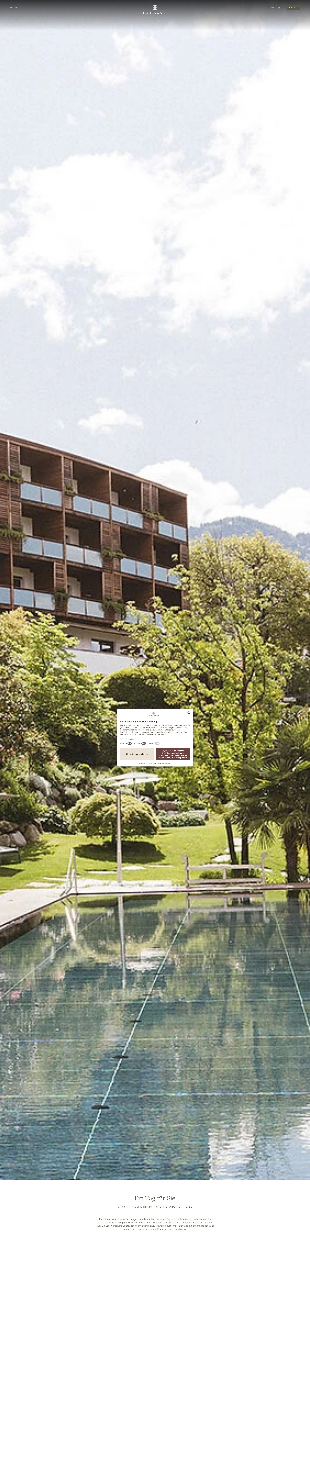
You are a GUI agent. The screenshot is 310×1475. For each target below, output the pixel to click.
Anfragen (276, 7)
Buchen (293, 7)
